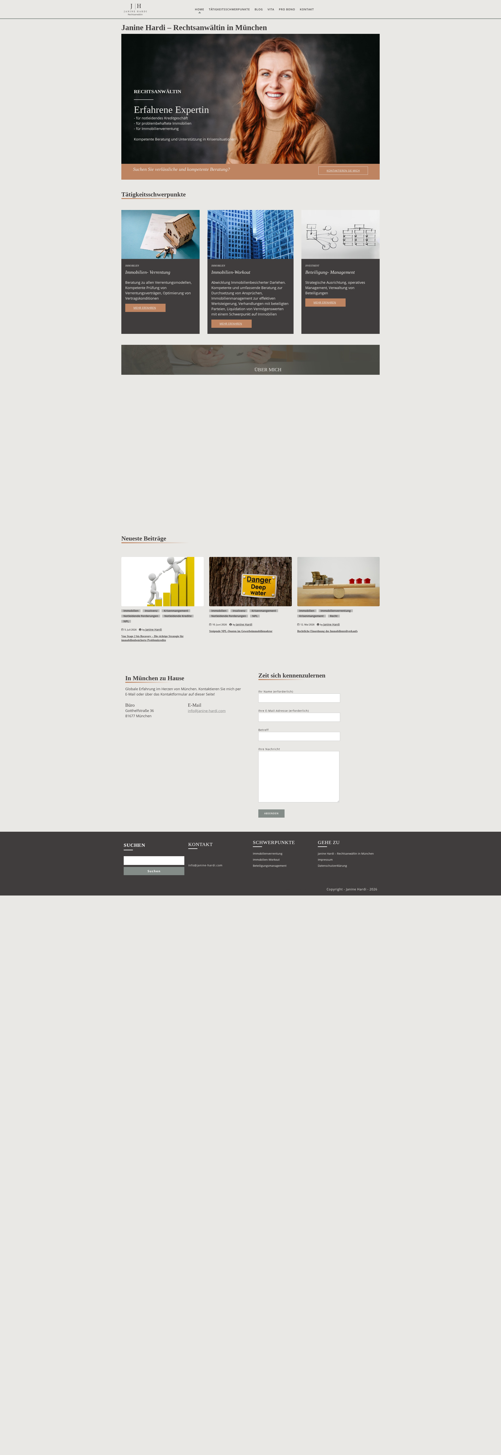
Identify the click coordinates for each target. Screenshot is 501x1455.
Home (199, 9)
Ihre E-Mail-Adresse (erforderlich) (283, 711)
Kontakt (307, 9)
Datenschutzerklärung (332, 866)
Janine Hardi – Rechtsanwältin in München (346, 853)
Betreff (263, 730)
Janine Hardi (153, 629)
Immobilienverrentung (336, 610)
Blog (259, 9)
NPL (126, 621)
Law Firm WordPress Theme (305, 889)
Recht (334, 616)
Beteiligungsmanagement (270, 866)
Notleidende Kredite (178, 616)
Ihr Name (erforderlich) (275, 691)
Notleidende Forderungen (140, 616)
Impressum (325, 859)
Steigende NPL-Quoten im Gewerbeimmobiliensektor (240, 631)
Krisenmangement (176, 610)
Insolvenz (151, 610)
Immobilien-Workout (266, 859)
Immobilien (131, 610)
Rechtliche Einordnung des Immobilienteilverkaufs (327, 631)
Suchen (134, 845)
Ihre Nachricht (269, 749)
